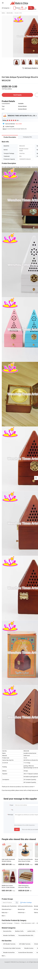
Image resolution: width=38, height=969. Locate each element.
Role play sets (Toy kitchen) (9, 906)
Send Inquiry (17, 95)
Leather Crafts (31, 931)
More (3, 956)
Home (3, 13)
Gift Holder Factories (24, 944)
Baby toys (4, 912)
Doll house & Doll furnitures (25, 906)
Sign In (4, 129)
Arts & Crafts (10, 13)
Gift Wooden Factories (9, 944)
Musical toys (21, 909)
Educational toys (6, 909)
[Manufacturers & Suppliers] (19, 3)
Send (17, 829)
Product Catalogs (27, 902)
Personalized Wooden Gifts (25, 935)
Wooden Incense (28, 948)
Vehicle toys (21, 912)
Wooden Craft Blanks (9, 935)
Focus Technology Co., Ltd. (22, 962)
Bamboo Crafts (19, 931)
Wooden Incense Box (9, 952)
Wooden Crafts (18, 13)
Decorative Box (7, 931)
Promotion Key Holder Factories (12, 948)
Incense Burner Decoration (25, 952)
